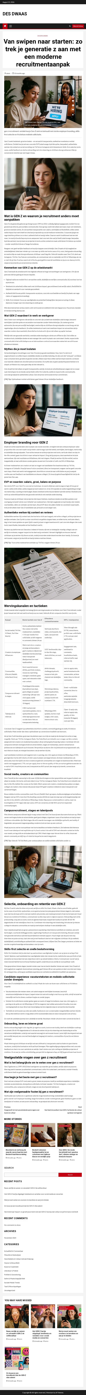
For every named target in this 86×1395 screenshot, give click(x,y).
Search (9, 1168)
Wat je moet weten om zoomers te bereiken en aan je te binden (26, 1200)
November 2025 (10, 1238)
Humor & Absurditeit (11, 1263)
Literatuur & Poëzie (11, 1271)
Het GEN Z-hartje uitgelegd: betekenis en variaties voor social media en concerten (33, 1194)
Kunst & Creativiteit (11, 1267)
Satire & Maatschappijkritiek (14, 1278)
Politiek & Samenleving (12, 1275)
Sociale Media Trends (12, 1283)
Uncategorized (42, 36)
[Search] (70, 26)
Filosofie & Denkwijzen (12, 1255)
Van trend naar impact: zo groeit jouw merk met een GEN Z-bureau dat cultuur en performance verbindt (41, 1212)
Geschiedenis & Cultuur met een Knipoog (18, 1259)
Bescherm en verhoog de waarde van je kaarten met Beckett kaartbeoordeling (16, 1152)
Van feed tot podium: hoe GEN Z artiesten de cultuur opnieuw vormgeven (63, 1110)
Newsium (49, 1393)
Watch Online (78, 26)
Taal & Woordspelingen (12, 1286)
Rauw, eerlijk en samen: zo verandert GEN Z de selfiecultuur (25, 1188)
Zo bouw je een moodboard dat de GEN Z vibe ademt (23, 1206)
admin (8, 73)
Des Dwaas (15, 13)
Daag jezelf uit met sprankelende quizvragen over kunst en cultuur (22, 1110)
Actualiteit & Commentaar (13, 1251)
